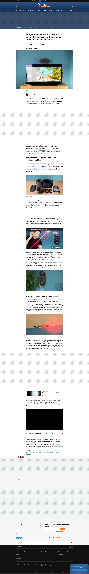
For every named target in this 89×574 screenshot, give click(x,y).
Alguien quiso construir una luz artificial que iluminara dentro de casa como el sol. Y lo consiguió (51, 394)
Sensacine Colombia (34, 566)
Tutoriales (27, 530)
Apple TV (35, 27)
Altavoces (40, 457)
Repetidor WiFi (44, 27)
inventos (52, 457)
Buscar (71, 543)
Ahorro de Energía (19, 533)
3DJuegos (26, 551)
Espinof (34, 553)
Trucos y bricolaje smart (33, 457)
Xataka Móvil (18, 553)
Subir (70, 546)
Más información (52, 572)
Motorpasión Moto (53, 553)
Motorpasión (52, 551)
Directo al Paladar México (44, 565)
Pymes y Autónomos (68, 553)
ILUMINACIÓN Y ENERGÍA (59, 10)
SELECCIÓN (39, 10)
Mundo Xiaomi (18, 558)
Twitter (72, 10)
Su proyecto (42, 150)
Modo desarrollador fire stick (58, 520)
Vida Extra (26, 553)
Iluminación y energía (19, 530)
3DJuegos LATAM (27, 564)
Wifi (36, 535)
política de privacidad (59, 531)
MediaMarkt (50, 27)
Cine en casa (28, 535)
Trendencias (60, 551)
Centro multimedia (46, 457)
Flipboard (67, 10)
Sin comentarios (30, 48)
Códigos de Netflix (42, 520)
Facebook (34, 48)
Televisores (18, 527)
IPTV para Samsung (68, 520)
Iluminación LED (28, 533)
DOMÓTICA (50, 10)
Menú (18, 6)
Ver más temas (19, 538)
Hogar (37, 527)
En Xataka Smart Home (45, 391)
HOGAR (44, 10)
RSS (58, 538)
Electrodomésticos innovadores (29, 528)
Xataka (17, 551)
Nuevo (70, 6)
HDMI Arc (50, 520)
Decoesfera (60, 553)
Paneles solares (29, 27)
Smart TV (37, 533)
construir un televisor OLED (33, 166)
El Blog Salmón (69, 551)
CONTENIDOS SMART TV (30, 10)
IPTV (47, 520)
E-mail (39, 48)
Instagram (69, 10)
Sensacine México (36, 564)
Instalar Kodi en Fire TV (33, 520)
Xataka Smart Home (44, 5)
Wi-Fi (24, 27)
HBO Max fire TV (25, 520)
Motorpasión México (52, 565)
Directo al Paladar (44, 551)
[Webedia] (19, 546)
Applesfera (17, 554)
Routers (17, 535)
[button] (32, 94)
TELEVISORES (21, 10)
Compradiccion (60, 554)
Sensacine (34, 551)
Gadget (39, 27)
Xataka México (18, 564)
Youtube (71, 10)
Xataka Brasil (18, 566)
